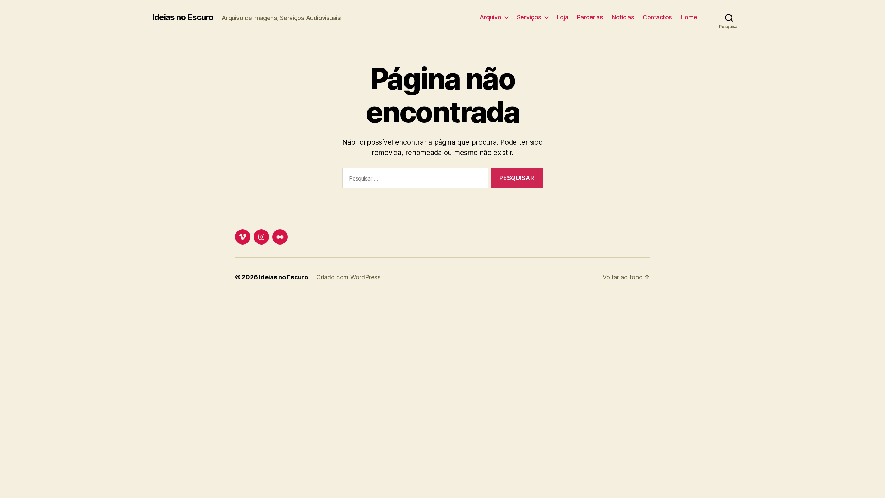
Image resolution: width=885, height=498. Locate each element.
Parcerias (590, 17)
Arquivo (490, 17)
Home (689, 17)
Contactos (657, 17)
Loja (562, 17)
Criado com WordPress (348, 277)
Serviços (529, 17)
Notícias (623, 17)
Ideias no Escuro (182, 17)
